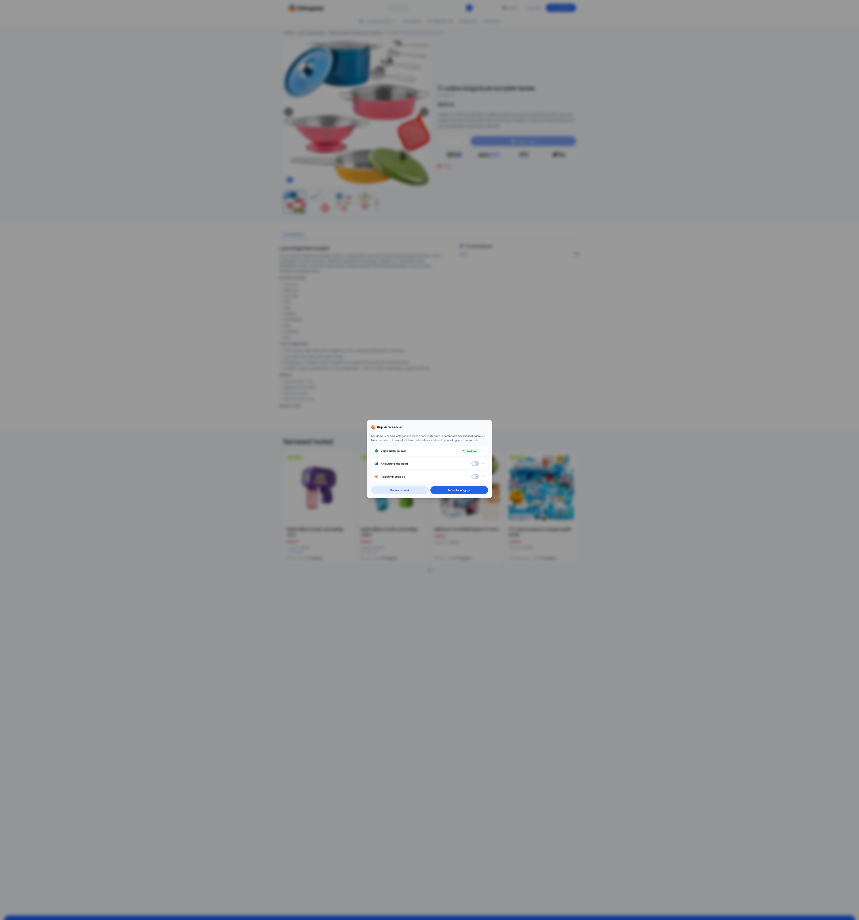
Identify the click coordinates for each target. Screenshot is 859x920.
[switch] (475, 463)
